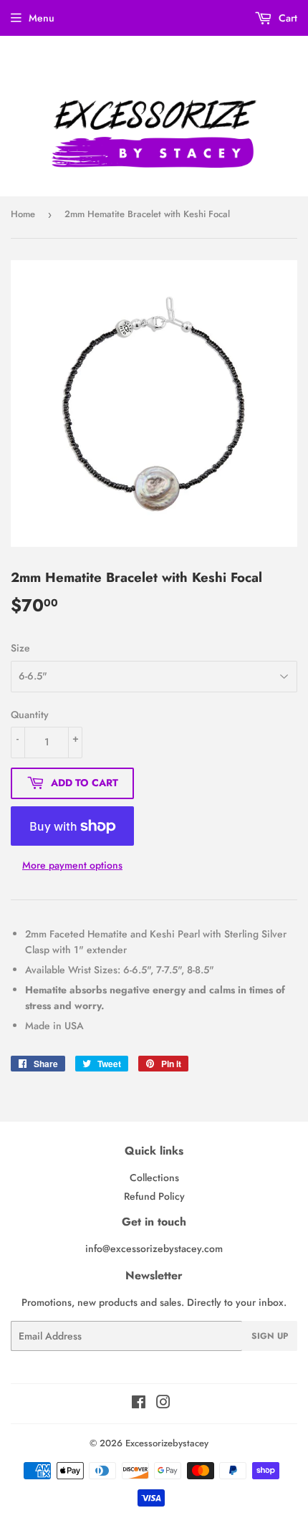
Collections (154, 1177)
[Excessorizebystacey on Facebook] (138, 1404)
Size (20, 648)
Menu (41, 18)
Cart (286, 18)
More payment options (72, 865)
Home (23, 214)
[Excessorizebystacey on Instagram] (163, 1404)
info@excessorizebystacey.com (154, 1248)
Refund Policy (154, 1196)
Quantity (30, 714)
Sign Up (269, 1335)
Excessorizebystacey (166, 1443)
